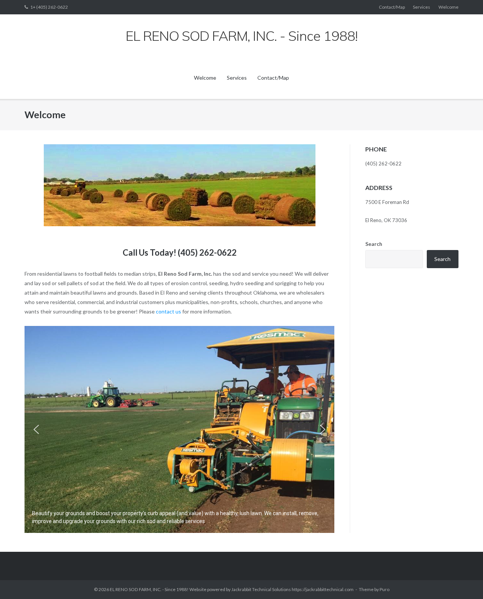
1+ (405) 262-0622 (49, 7)
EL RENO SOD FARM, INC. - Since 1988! (149, 589)
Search (373, 244)
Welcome (448, 7)
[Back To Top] (464, 581)
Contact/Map (392, 7)
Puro (384, 589)
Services (421, 7)
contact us (168, 311)
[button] (36, 429)
